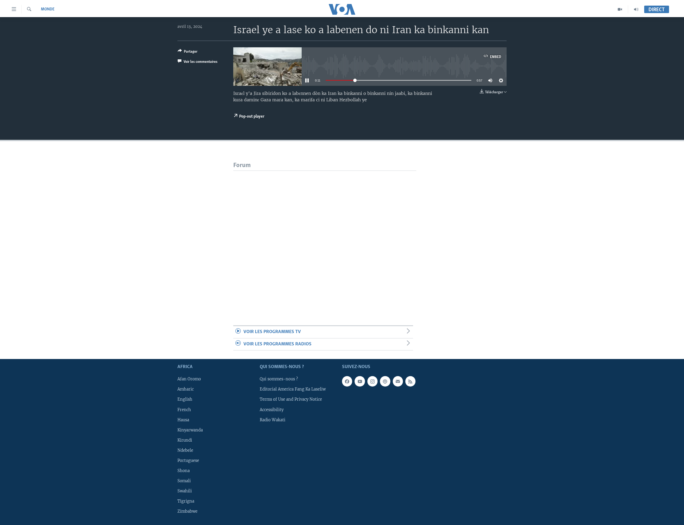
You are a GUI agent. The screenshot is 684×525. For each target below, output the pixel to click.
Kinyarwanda (190, 429)
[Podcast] (385, 381)
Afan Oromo (189, 379)
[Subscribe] (398, 381)
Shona (183, 470)
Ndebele (185, 450)
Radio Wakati (272, 419)
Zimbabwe (187, 511)
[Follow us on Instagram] (372, 381)
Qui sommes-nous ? (279, 379)
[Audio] (636, 9)
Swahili (184, 491)
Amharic (185, 389)
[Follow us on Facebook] (347, 381)
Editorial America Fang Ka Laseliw (293, 389)
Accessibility (271, 409)
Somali (184, 480)
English (184, 399)
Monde (48, 9)
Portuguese (188, 460)
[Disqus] (324, 237)
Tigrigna (185, 501)
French (184, 409)
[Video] (620, 9)
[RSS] (410, 381)
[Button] (187, 52)
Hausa (183, 419)
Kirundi (184, 440)
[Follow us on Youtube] (360, 381)
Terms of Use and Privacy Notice (291, 399)
